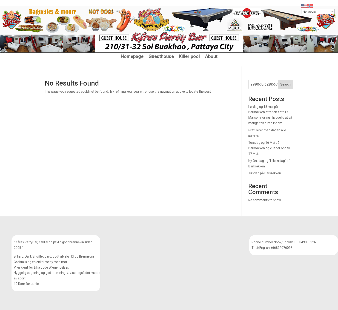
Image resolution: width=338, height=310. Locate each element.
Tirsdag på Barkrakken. (265, 173)
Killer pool (189, 57)
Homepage (132, 57)
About (211, 57)
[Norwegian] (310, 6)
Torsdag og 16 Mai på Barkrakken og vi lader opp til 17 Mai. (269, 148)
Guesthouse (161, 57)
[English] (304, 6)
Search (285, 84)
